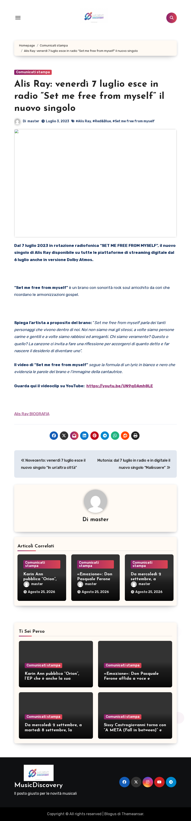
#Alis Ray (83, 121)
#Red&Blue (101, 121)
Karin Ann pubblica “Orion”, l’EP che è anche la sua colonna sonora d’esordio (52, 679)
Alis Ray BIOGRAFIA (31, 413)
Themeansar (132, 814)
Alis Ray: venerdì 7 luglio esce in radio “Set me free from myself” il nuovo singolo (89, 96)
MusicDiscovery (38, 785)
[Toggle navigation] (18, 17)
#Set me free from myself (134, 121)
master (33, 121)
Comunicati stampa (33, 72)
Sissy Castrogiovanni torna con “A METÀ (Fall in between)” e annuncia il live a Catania (135, 730)
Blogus (110, 814)
